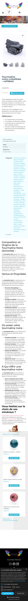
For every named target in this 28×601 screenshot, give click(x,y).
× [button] (26, 569)
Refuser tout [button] (20, 593)
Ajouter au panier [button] (14, 458)
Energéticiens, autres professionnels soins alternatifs (19, 195)
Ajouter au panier (18, 93)
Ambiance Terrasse (19, 176)
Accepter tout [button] (7, 593)
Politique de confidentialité (19, 581)
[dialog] (14, 584)
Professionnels (18, 213)
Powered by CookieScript (14, 599)
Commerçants (18, 188)
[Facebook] (14, 564)
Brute (15, 181)
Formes (16, 204)
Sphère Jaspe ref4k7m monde (12, 479)
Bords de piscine (18, 179)
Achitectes (17, 158)
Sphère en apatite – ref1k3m (12, 452)
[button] (19, 12)
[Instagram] (10, 564)
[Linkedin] (17, 564)
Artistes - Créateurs (19, 177)
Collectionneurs (18, 186)
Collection (16, 185)
